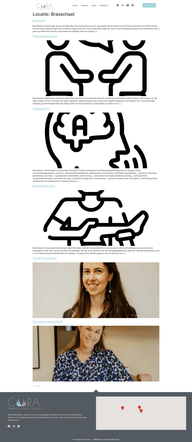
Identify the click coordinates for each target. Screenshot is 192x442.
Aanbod (84, 5)
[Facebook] (117, 5)
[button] (141, 411)
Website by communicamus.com (106, 439)
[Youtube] (127, 5)
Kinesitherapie (44, 186)
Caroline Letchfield (47, 322)
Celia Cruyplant (45, 258)
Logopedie (41, 109)
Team (93, 5)
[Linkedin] (132, 5)
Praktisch (104, 5)
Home (75, 5)
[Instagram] (122, 5)
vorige (36, 386)
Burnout (39, 21)
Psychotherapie (45, 36)
